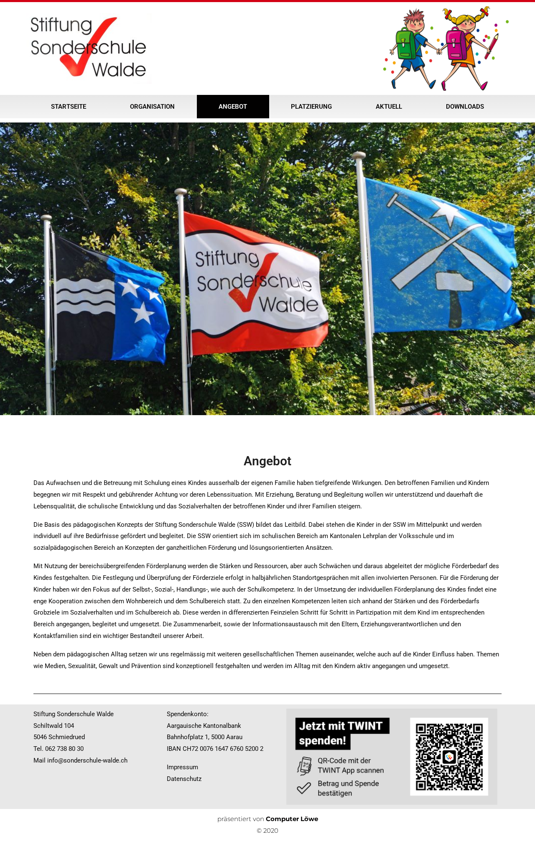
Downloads (465, 106)
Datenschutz (184, 779)
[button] (8, 269)
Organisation (152, 106)
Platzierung (311, 106)
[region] (267, 268)
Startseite (68, 106)
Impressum (182, 767)
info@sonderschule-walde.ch (87, 760)
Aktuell (389, 106)
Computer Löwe (292, 819)
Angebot (233, 106)
